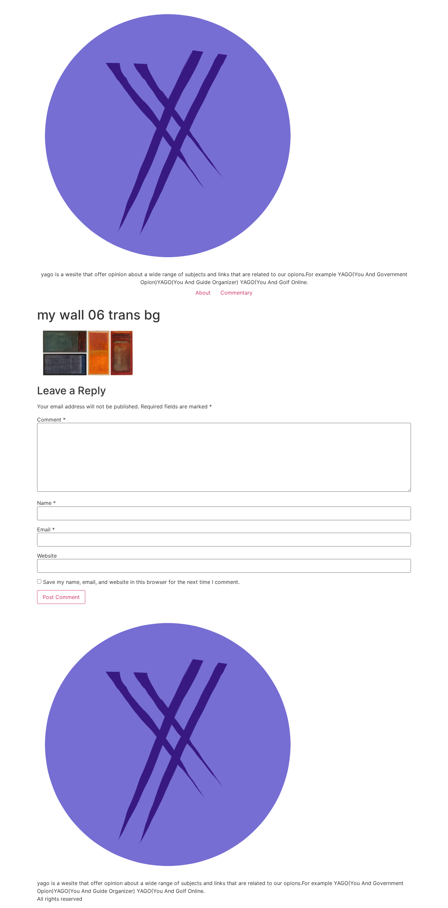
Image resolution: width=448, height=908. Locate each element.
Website (47, 555)
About (203, 292)
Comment (51, 419)
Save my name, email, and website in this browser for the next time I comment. (141, 582)
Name (46, 503)
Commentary (236, 292)
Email (46, 529)
